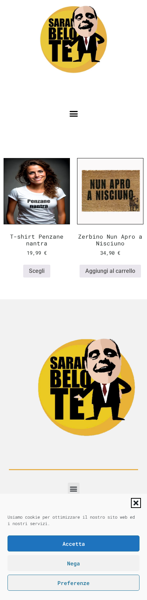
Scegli (37, 271)
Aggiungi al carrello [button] (110, 271)
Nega (73, 563)
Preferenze (73, 582)
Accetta (73, 543)
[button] (136, 503)
